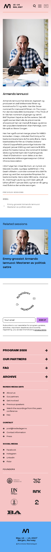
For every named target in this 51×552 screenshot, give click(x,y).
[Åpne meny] (40, 6)
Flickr (9, 461)
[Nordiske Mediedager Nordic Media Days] (25, 531)
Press (9, 436)
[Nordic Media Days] (7, 6)
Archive (9, 376)
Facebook (11, 450)
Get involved (13, 401)
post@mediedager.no (17, 428)
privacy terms (40, 330)
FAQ (6, 368)
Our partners (14, 359)
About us (11, 393)
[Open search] (34, 6)
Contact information (16, 432)
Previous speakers (15, 404)
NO (46, 6)
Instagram (11, 454)
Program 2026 (15, 350)
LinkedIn (11, 458)
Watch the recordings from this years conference (24, 409)
